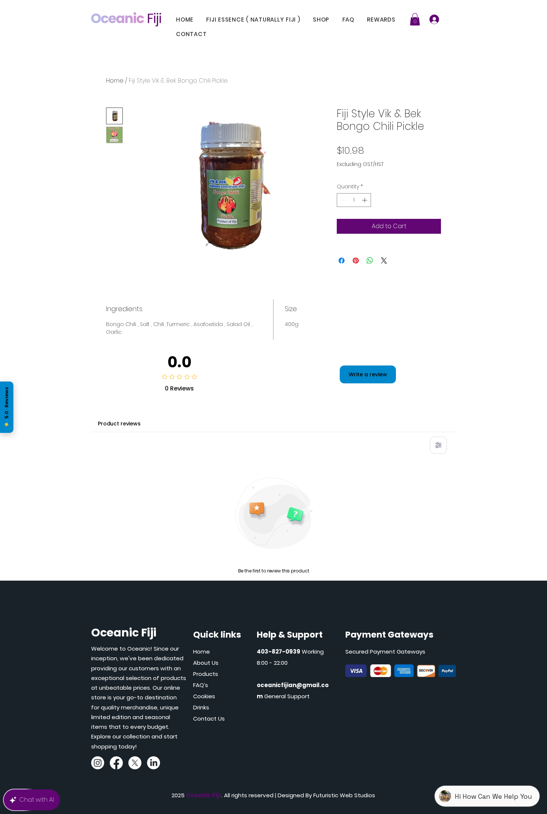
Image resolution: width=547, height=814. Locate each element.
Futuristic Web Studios (344, 795)
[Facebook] (116, 762)
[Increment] (365, 200)
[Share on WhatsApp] (369, 260)
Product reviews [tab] (119, 423)
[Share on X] (384, 260)
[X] (134, 762)
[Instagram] (97, 762)
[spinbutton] (354, 200)
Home (115, 80)
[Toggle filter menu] (438, 445)
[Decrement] (342, 200)
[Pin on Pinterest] (355, 260)
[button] (384, 19)
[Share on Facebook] (341, 260)
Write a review (368, 374)
